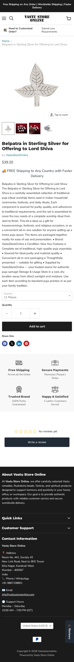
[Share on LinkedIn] (19, 343)
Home (5, 41)
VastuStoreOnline (17, 155)
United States (35, 625)
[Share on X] (12, 343)
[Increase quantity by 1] (35, 313)
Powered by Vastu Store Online (37, 655)
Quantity (7, 305)
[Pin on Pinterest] (26, 343)
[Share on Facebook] (5, 343)
